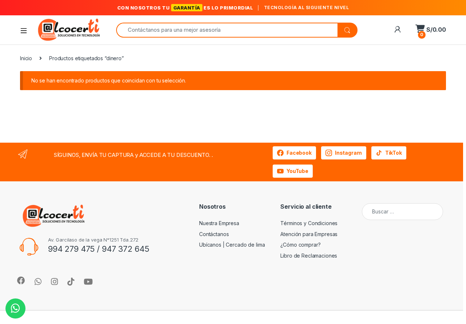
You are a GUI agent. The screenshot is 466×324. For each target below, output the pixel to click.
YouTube (297, 171)
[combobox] (226, 30)
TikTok (393, 153)
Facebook (299, 153)
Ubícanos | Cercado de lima (232, 245)
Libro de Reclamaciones (308, 255)
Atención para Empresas (308, 234)
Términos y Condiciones (308, 223)
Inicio (26, 58)
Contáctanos (214, 234)
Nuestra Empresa (219, 223)
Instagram (348, 153)
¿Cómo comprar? (300, 245)
